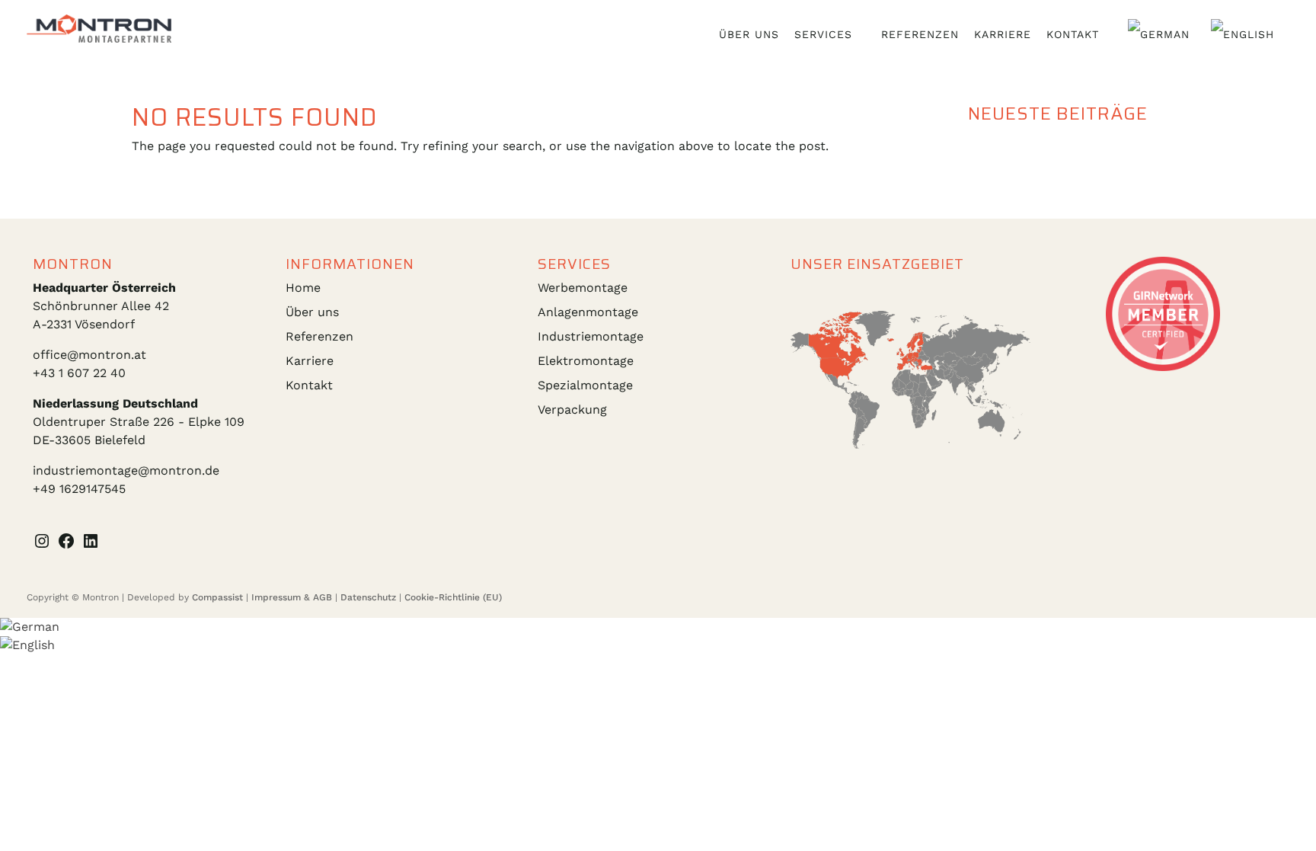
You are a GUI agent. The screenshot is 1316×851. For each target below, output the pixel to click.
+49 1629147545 (79, 488)
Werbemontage (583, 287)
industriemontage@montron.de (126, 470)
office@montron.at (89, 354)
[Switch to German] (1161, 34)
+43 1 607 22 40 (79, 373)
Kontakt (1072, 34)
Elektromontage (586, 361)
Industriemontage (591, 336)
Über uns (749, 34)
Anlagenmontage (588, 312)
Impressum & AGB (291, 597)
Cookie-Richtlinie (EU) (453, 597)
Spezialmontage (585, 385)
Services (823, 34)
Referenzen (920, 34)
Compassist (217, 597)
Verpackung (572, 409)
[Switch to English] (1245, 34)
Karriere (1002, 34)
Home (303, 287)
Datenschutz (368, 597)
